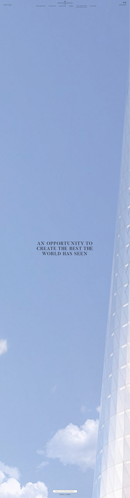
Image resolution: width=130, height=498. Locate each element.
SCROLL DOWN (65, 494)
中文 (124, 3)
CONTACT (122, 5)
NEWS (71, 6)
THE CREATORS (81, 6)
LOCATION (52, 6)
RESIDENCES (40, 6)
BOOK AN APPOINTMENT (65, 491)
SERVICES (62, 6)
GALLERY (93, 6)
